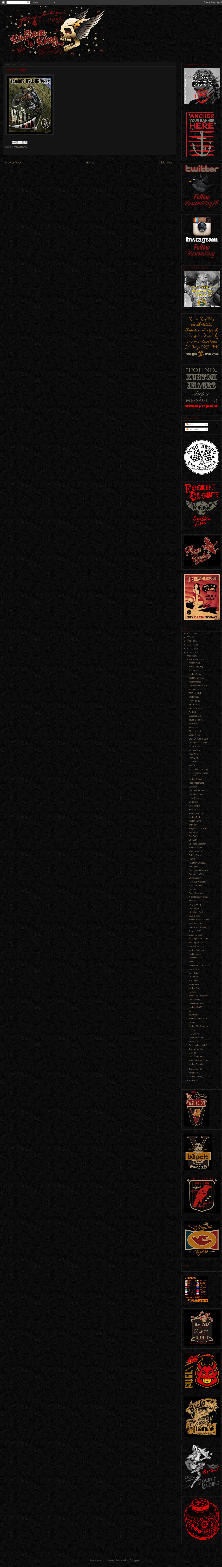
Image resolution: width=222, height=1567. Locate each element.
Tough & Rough (196, 720)
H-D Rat (192, 1030)
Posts (190, 424)
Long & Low (194, 798)
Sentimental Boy (196, 666)
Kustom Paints (195, 821)
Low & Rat (193, 762)
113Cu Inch (194, 866)
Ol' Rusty (193, 840)
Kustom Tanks (195, 817)
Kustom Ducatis (196, 1064)
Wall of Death (195, 682)
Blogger (134, 1560)
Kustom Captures (196, 779)
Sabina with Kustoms (198, 927)
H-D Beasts (194, 1034)
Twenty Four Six (196, 1049)
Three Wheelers (196, 885)
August (192, 1080)
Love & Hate (194, 916)
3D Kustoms (194, 746)
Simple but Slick (196, 965)
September (194, 1076)
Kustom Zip (194, 988)
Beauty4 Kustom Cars (198, 739)
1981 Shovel (194, 981)
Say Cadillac (194, 836)
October (193, 1073)
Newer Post (13, 162)
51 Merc (192, 1022)
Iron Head (193, 670)
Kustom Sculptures (197, 950)
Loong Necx (194, 735)
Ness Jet (192, 901)
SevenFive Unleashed (199, 996)
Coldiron (192, 889)
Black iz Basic (195, 716)
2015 (189, 633)
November (194, 1069)
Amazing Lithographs (198, 685)
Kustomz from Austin (198, 1019)
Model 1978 (194, 984)
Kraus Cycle (194, 969)
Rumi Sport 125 (196, 943)
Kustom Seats (195, 954)
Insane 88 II (194, 689)
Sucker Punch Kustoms (199, 920)
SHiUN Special (195, 708)
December (194, 659)
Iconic (191, 1011)
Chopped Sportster (197, 844)
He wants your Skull (197, 882)
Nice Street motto (196, 783)
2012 (189, 645)
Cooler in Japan (196, 794)
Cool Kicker (194, 973)
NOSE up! (193, 1041)
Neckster (193, 992)
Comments (193, 429)
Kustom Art (20, 146)
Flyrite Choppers (196, 1057)
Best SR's (193, 712)
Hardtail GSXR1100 (197, 863)
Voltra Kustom (195, 878)
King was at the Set (197, 828)
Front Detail (194, 758)
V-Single (192, 1053)
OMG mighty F (195, 693)
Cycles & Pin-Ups (196, 1003)
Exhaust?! (193, 727)
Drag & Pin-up (195, 905)
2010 (189, 652)
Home (90, 162)
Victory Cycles (195, 750)
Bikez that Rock (195, 958)
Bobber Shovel (195, 855)
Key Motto (193, 832)
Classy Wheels (195, 1000)
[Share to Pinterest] (25, 142)
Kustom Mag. (194, 663)
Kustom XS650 (195, 1007)
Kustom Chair (195, 674)
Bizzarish (193, 787)
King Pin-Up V (195, 754)
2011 (189, 648)
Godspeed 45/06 (196, 874)
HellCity (192, 809)
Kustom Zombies (196, 813)
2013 (189, 641)
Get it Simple (194, 806)
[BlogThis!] (16, 142)
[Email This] (13, 142)
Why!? (191, 962)
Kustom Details (195, 847)
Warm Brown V (195, 851)
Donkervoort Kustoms (198, 870)
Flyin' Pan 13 (194, 701)
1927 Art (192, 765)
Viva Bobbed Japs (197, 1038)
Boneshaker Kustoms (198, 1060)
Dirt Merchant (195, 731)
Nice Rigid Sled (196, 912)
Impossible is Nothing (198, 769)
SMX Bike (193, 825)
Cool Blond (194, 908)
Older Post (166, 162)
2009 (189, 656)
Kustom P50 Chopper (198, 1026)
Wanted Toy (194, 946)
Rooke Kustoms (196, 893)
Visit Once (193, 802)
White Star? (194, 697)
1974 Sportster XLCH (198, 939)
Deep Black (194, 977)
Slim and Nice (195, 723)
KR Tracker (194, 704)
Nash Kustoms (195, 924)
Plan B (192, 859)
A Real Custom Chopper (199, 897)
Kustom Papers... (196, 678)
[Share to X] (19, 142)
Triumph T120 (195, 931)
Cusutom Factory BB (198, 1045)
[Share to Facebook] (22, 142)
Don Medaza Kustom (198, 742)
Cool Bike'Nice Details (199, 790)
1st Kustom (194, 1015)
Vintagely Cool (195, 935)
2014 (189, 637)
